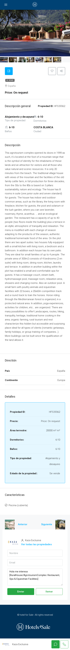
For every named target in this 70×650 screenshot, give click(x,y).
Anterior (22, 524)
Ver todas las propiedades (36, 544)
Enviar (20, 591)
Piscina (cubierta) (18, 505)
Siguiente (46, 524)
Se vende (10, 80)
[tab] (9, 71)
